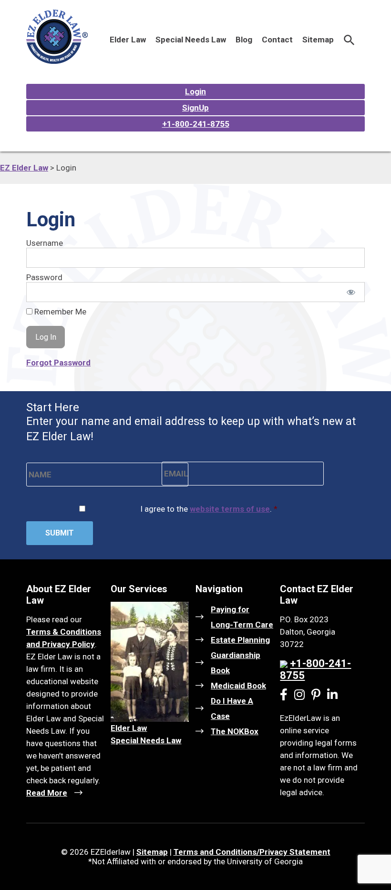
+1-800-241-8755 (195, 124)
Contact (277, 39)
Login (195, 91)
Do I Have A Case (232, 708)
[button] (349, 39)
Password (44, 277)
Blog (244, 39)
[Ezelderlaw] (57, 61)
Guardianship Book (235, 662)
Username (44, 243)
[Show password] (351, 292)
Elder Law (128, 39)
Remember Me (59, 311)
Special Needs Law (190, 39)
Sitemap (318, 39)
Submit (59, 532)
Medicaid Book (238, 685)
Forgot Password (58, 362)
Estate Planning (240, 640)
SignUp (195, 107)
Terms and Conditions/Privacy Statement (252, 852)
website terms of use (230, 509)
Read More (46, 793)
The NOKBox (234, 731)
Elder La (126, 728)
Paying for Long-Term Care (242, 617)
